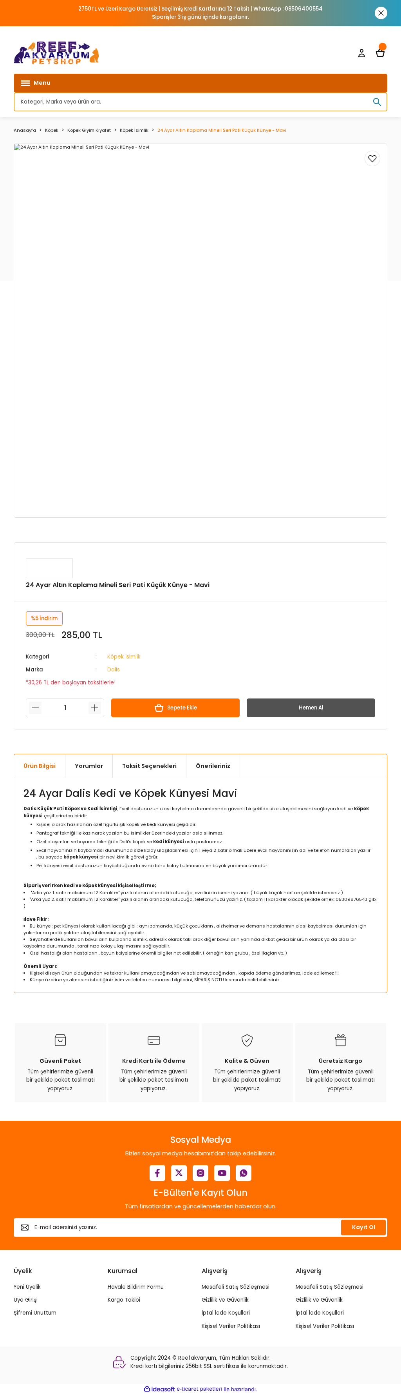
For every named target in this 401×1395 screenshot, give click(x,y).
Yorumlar (89, 766)
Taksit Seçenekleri (149, 766)
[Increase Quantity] (95, 708)
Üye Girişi (26, 1300)
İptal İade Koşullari (226, 1313)
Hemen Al (311, 707)
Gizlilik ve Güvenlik (225, 1300)
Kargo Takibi (124, 1300)
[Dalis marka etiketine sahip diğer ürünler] (49, 568)
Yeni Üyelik (27, 1287)
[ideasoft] (159, 1389)
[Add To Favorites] (372, 158)
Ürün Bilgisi (39, 766)
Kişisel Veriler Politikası (231, 1326)
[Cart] (380, 53)
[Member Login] (361, 53)
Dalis (113, 669)
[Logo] (56, 53)
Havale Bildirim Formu (136, 1287)
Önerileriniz (213, 766)
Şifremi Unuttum (35, 1313)
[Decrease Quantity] (35, 708)
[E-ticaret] (199, 1389)
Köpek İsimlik (124, 656)
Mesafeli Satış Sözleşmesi (235, 1287)
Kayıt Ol (363, 1227)
